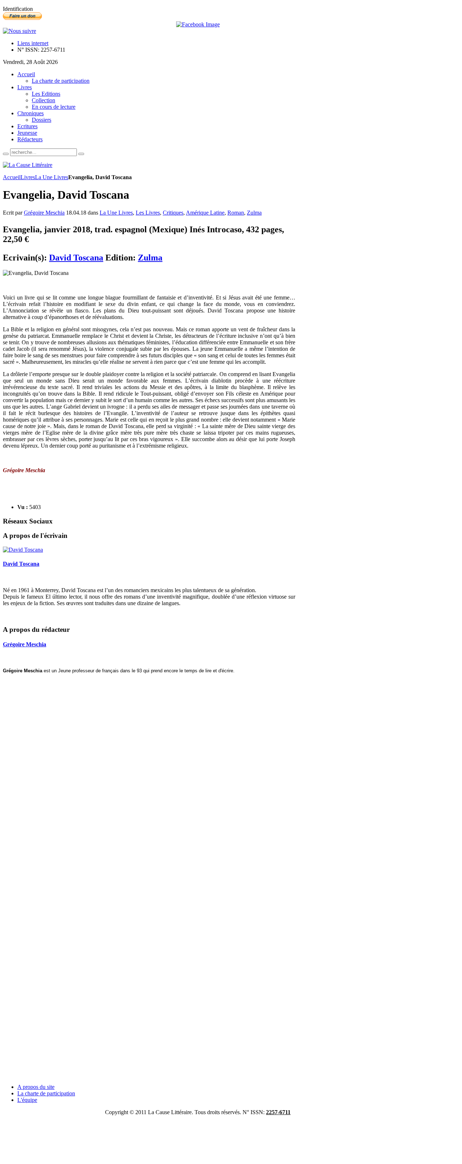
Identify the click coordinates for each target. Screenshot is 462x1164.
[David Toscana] (23, 550)
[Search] (6, 154)
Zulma (254, 213)
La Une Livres (51, 177)
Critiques (173, 213)
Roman (235, 213)
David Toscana (76, 257)
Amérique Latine (205, 213)
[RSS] (19, 31)
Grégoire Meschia (44, 213)
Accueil (12, 177)
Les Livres (148, 213)
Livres (28, 177)
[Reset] (81, 154)
